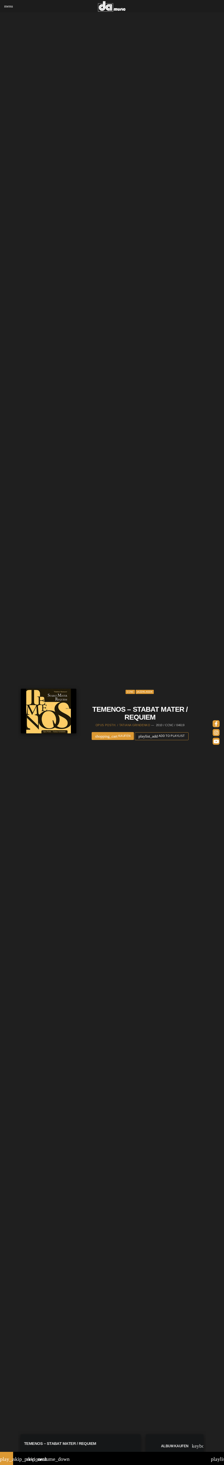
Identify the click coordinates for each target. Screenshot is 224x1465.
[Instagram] (216, 732)
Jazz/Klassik (144, 691)
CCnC (130, 691)
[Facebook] (216, 723)
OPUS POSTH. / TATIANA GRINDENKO (123, 725)
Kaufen (113, 736)
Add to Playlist (161, 736)
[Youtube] (216, 741)
